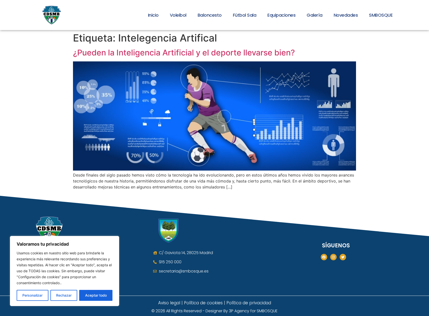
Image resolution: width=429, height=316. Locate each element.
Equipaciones (281, 15)
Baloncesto (210, 15)
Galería (314, 15)
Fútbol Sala (244, 15)
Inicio (153, 15)
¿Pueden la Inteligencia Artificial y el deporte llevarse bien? (184, 52)
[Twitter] (343, 257)
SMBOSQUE (381, 15)
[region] (64, 271)
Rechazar (64, 295)
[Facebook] (324, 257)
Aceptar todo (96, 295)
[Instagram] (333, 257)
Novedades (346, 15)
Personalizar (32, 295)
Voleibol (178, 15)
